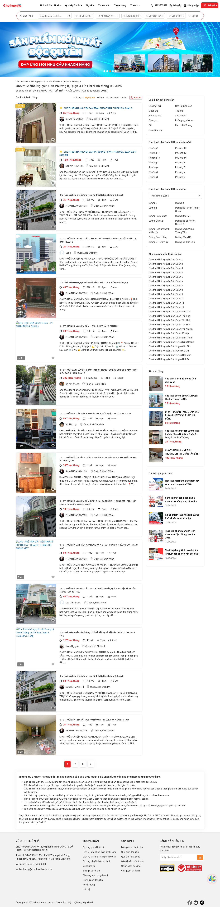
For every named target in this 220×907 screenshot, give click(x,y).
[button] (104, 71)
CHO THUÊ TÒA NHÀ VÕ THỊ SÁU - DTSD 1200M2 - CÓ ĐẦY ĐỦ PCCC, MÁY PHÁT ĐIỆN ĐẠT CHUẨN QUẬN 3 (98, 371)
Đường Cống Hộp (183, 237)
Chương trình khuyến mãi (95, 875)
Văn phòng (180, 115)
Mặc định (90, 97)
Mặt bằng (153, 110)
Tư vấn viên (104, 5)
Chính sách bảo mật (131, 866)
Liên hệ (86, 889)
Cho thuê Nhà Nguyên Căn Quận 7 (166, 285)
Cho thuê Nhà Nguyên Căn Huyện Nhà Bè (169, 359)
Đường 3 (179, 203)
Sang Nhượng (156, 130)
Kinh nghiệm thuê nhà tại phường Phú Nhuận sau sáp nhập (182, 517)
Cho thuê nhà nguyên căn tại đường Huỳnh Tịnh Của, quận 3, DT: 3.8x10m (97, 153)
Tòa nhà (179, 110)
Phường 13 (154, 157)
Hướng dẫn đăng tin (93, 880)
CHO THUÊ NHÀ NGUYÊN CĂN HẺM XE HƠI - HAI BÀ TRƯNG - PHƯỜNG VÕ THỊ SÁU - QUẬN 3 (97, 240)
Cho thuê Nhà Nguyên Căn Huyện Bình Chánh (171, 342)
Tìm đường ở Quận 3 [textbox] (159, 196)
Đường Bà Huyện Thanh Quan (187, 209)
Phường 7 (180, 172)
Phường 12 (180, 153)
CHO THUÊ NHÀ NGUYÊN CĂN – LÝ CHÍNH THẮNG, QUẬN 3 (88, 326)
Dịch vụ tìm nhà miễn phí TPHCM (99, 856)
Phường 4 (153, 167)
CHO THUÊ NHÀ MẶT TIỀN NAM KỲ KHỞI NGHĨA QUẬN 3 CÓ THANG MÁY (95, 413)
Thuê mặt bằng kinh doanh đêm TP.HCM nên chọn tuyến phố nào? (182, 552)
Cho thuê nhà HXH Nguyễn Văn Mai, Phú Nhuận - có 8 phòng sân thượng (93, 282)
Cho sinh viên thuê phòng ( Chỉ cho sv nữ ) (180, 380)
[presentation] (5, 49)
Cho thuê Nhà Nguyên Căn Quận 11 (166, 303)
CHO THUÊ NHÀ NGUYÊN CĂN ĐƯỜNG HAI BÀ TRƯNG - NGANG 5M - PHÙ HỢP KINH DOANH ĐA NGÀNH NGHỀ (97, 503)
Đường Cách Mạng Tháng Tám (184, 231)
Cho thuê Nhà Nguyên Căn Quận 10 (166, 298)
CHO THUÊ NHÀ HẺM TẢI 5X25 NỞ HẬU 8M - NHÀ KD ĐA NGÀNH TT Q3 (94, 720)
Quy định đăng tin (130, 852)
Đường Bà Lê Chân (158, 216)
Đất (150, 125)
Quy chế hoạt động (130, 856)
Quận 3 (66, 81)
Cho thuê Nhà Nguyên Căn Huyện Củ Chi (169, 350)
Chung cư (153, 120)
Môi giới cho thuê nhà (132, 847)
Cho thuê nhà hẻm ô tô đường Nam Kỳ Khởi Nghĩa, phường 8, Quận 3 (91, 195)
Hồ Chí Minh (54, 81)
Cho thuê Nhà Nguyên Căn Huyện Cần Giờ (169, 346)
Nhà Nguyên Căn (38, 81)
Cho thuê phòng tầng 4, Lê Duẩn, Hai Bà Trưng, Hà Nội (181, 397)
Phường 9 (180, 177)
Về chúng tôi (89, 866)
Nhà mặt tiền (155, 106)
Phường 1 (153, 148)
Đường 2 (153, 203)
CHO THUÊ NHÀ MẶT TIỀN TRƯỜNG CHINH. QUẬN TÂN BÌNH (182, 452)
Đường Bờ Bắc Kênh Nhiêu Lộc (185, 222)
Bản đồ (137, 97)
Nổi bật (100, 97)
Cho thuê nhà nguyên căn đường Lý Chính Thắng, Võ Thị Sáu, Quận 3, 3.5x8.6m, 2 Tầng (97, 634)
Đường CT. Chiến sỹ (158, 242)
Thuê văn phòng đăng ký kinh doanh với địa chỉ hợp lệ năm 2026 (180, 534)
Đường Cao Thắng (158, 237)
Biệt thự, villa (155, 115)
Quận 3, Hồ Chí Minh (99, 119)
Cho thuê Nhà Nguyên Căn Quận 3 (166, 268)
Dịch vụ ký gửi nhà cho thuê (96, 861)
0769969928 (39, 864)
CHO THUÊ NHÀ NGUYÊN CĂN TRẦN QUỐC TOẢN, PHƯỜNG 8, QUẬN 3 (97, 108)
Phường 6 (153, 172)
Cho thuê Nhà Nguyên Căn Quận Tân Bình (169, 324)
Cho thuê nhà (22, 81)
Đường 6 (153, 207)
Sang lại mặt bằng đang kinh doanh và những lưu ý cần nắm (181, 499)
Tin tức (134, 5)
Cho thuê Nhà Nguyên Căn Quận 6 (166, 281)
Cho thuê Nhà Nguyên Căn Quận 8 (166, 290)
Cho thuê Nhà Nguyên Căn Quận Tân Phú (169, 320)
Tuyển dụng (120, 5)
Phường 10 (180, 148)
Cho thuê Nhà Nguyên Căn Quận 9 (166, 294)
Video (124, 97)
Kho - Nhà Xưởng (183, 125)
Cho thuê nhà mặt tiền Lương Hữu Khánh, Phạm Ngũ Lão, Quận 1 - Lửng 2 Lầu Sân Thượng (182, 434)
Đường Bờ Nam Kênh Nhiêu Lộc (159, 231)
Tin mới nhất (112, 97)
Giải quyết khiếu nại (130, 870)
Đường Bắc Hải (182, 216)
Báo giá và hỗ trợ (91, 870)
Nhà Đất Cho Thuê (49, 5)
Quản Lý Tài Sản (73, 5)
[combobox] (175, 196)
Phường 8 (76, 81)
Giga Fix (90, 5)
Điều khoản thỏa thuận (132, 861)
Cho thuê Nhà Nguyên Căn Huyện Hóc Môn (170, 355)
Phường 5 (180, 167)
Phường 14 (180, 157)
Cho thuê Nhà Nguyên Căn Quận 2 (166, 264)
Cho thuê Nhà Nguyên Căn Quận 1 (166, 259)
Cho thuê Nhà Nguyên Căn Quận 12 (166, 307)
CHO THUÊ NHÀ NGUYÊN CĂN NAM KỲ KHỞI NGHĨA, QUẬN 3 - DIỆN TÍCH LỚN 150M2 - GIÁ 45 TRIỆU (97, 590)
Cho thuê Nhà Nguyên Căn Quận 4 (166, 272)
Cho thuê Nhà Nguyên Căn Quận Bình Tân (169, 311)
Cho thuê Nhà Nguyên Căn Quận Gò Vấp (169, 333)
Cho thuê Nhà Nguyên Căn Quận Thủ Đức (169, 316)
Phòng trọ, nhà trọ (184, 120)
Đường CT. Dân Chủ (185, 242)
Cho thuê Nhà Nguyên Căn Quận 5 (166, 277)
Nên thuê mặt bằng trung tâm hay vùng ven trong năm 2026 (182, 482)
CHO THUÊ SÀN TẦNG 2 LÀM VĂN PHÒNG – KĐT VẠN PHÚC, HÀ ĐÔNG (182, 415)
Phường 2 (153, 162)
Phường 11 (154, 153)
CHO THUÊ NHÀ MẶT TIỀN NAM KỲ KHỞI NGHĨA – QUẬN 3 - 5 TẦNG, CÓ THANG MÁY (98, 546)
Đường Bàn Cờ (156, 220)
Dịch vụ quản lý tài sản (94, 847)
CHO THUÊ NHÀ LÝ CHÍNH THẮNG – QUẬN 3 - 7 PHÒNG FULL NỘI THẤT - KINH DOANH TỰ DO (97, 459)
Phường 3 (180, 162)
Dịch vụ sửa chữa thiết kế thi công (99, 852)
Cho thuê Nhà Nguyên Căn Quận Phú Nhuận (171, 329)
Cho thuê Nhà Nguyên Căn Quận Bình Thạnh (171, 337)
